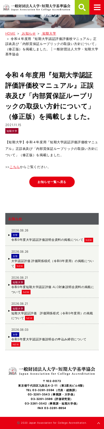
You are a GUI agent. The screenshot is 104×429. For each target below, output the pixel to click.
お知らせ (15, 219)
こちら (15, 167)
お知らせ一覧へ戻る (52, 182)
